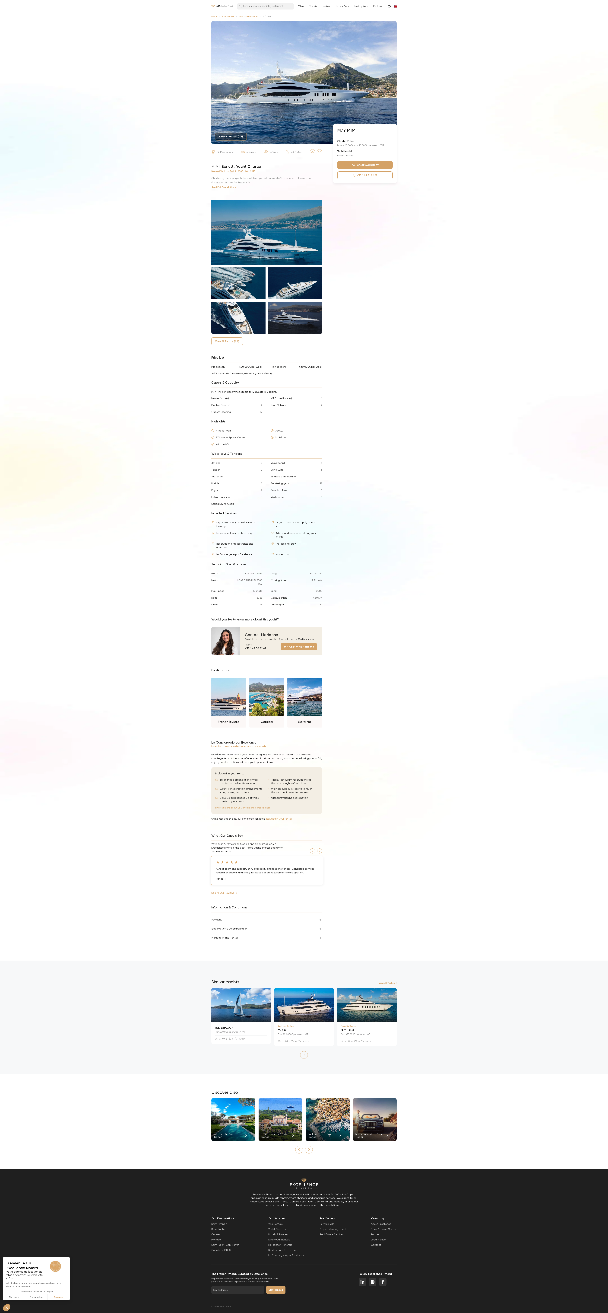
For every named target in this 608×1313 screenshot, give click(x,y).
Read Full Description (223, 187)
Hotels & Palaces (278, 1234)
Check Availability (368, 164)
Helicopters (361, 6)
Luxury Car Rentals (279, 1239)
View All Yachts (387, 983)
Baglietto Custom (286, 1026)
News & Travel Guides (383, 1229)
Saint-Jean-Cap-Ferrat (225, 1244)
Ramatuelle (218, 1229)
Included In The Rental (225, 937)
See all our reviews (222, 892)
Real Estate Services (332, 1234)
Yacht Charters (277, 1229)
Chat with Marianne (301, 646)
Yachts (313, 6)
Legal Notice (378, 1239)
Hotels (326, 6)
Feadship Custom (348, 1026)
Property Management (333, 1229)
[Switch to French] (395, 6)
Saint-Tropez (219, 1223)
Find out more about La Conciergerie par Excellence (242, 807)
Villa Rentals (275, 1223)
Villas (301, 6)
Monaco (216, 1239)
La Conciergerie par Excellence (286, 1255)
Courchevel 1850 (221, 1250)
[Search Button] (240, 6)
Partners (376, 1234)
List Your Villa (327, 1223)
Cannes (216, 1234)
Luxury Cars (342, 6)
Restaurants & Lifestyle (282, 1250)
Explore (377, 6)
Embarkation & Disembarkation (229, 928)
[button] (312, 850)
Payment (217, 919)
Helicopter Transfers (280, 1244)
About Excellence (381, 1223)
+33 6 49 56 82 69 (255, 648)
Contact (376, 1244)
